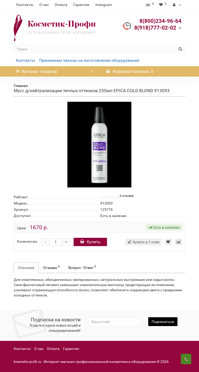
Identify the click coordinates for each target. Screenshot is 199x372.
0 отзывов (126, 196)
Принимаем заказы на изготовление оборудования (89, 60)
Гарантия (81, 5)
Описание (26, 268)
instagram (103, 5)
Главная (21, 86)
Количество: (27, 241)
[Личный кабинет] (177, 4)
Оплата (61, 5)
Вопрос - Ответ (82, 267)
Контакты (24, 5)
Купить (94, 241)
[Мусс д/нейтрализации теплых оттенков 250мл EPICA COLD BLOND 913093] (99, 144)
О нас (44, 5)
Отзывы (51, 267)
